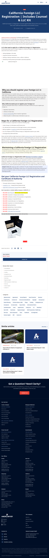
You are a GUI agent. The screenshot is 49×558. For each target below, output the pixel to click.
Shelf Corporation (4, 422)
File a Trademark (4, 434)
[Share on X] (21, 248)
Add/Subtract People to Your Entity (32, 420)
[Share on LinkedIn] (18, 248)
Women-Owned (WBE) (5, 450)
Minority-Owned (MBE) (5, 448)
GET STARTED (25, 83)
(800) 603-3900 (14, 141)
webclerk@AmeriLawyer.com (31, 537)
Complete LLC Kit (6, 185)
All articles (44, 326)
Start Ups (6, 283)
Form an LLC (3, 408)
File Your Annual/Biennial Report (31, 410)
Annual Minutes (28, 412)
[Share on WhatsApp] (12, 248)
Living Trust (28, 307)
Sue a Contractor (28, 446)
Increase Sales (14, 304)
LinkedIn (4, 524)
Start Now (25, 241)
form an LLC (7, 39)
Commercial (14, 299)
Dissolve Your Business (29, 417)
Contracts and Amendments (30, 442)
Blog (26, 523)
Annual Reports (7, 268)
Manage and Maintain (30, 404)
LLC (34, 307)
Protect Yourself (4, 430)
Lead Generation (7, 307)
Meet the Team (28, 519)
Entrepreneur (41, 299)
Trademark (26, 312)
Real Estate (6, 278)
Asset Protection (32, 297)
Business (40, 297)
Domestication (28, 426)
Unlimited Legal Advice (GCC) (30, 440)
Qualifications (28, 424)
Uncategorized (34, 312)
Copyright (34, 299)
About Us (27, 517)
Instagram (5, 519)
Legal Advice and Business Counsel (10, 187)
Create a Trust (4, 442)
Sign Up (27, 525)
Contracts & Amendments (9, 270)
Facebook (5, 521)
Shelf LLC (3, 424)
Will (13, 315)
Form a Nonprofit (4, 414)
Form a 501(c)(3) (4, 416)
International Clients (8, 276)
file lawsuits (36, 42)
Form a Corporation (5, 410)
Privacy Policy (31, 555)
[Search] (38, 2)
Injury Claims (22, 304)
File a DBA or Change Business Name (32, 419)
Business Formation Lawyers (34, 157)
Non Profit (6, 310)
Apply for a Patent (4, 437)
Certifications (7, 299)
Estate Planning (7, 302)
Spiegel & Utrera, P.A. (31, 28)
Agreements (15, 297)
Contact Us (6, 287)
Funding (5, 272)
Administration (7, 297)
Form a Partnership (5, 418)
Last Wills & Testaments (5, 444)
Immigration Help (28, 451)
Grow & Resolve (28, 430)
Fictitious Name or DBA (18, 302)
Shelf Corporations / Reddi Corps (10, 281)
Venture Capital (7, 285)
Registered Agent (7, 280)
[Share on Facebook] (15, 248)
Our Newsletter (29, 527)
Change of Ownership (29, 422)
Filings (26, 302)
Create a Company (5, 404)
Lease (14, 307)
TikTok (4, 522)
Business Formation (29, 521)
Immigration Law (7, 274)
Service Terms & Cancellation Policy (42, 555)
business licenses (29, 136)
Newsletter (39, 307)
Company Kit (14, 129)
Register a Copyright (5, 436)
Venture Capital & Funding (30, 434)
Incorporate (6, 304)
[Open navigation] (46, 2)
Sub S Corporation (13, 312)
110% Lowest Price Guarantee (14, 211)
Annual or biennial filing (9, 113)
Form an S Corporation (5, 412)
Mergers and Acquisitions (30, 436)
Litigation (27, 444)
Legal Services (21, 307)
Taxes (21, 312)
